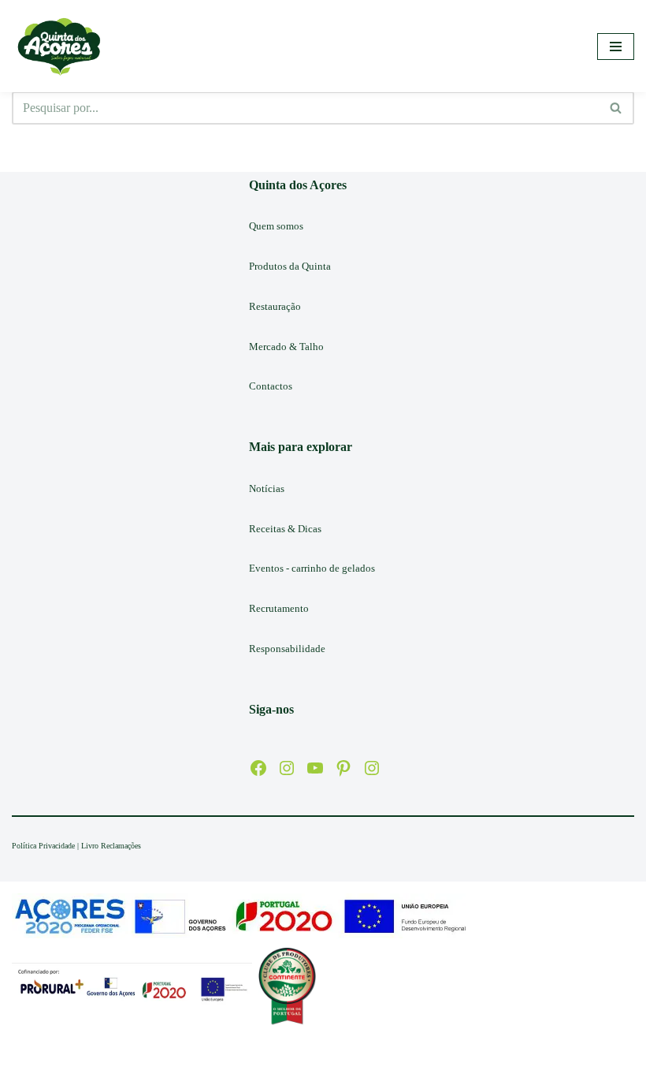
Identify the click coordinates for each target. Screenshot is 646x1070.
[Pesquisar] (616, 108)
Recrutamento (279, 608)
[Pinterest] (343, 768)
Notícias (266, 488)
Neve (261, 1054)
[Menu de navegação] (615, 46)
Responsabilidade (287, 648)
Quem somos (276, 226)
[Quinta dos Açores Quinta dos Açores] (59, 46)
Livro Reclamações (111, 845)
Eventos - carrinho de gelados (312, 568)
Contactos (270, 386)
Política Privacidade (43, 845)
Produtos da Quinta (290, 266)
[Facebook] (258, 768)
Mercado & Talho (286, 346)
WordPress (372, 1054)
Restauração (275, 306)
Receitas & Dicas (285, 529)
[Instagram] (286, 768)
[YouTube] (315, 768)
